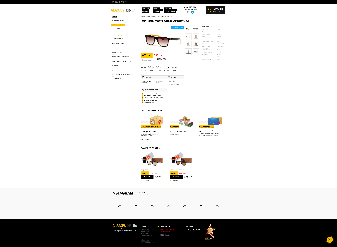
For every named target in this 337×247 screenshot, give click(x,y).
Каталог (168, 2)
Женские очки (118, 43)
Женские (168, 8)
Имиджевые (117, 52)
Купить (147, 177)
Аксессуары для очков (122, 74)
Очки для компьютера (122, 61)
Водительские (170, 11)
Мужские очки (118, 48)
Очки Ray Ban (145, 231)
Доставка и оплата (199, 2)
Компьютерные (170, 10)
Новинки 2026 (145, 229)
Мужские (145, 10)
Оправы (145, 11)
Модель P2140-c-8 (147, 170)
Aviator (117, 29)
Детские (156, 11)
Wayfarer (118, 35)
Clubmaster (118, 38)
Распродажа (117, 78)
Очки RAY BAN (117, 25)
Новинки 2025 (118, 20)
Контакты (221, 2)
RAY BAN (156, 8)
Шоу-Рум (159, 2)
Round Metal (119, 32)
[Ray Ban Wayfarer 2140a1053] (162, 40)
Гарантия (212, 2)
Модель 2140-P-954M (177, 170)
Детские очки (118, 70)
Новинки (145, 8)
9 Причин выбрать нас (181, 2)
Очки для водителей (121, 57)
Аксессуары (157, 10)
